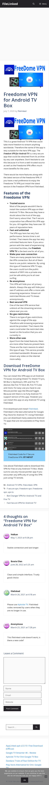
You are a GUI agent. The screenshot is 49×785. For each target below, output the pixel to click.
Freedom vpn (25, 488)
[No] (46, 776)
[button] (33, 4)
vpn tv (11, 492)
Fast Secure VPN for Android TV (21, 503)
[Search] (36, 727)
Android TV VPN (14, 485)
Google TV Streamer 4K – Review (21, 752)
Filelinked (33, 408)
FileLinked (10, 4)
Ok (24, 780)
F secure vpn (12, 488)
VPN (35, 485)
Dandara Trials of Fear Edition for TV (23, 760)
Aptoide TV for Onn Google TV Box (22, 756)
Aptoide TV (23, 604)
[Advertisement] (24, 33)
